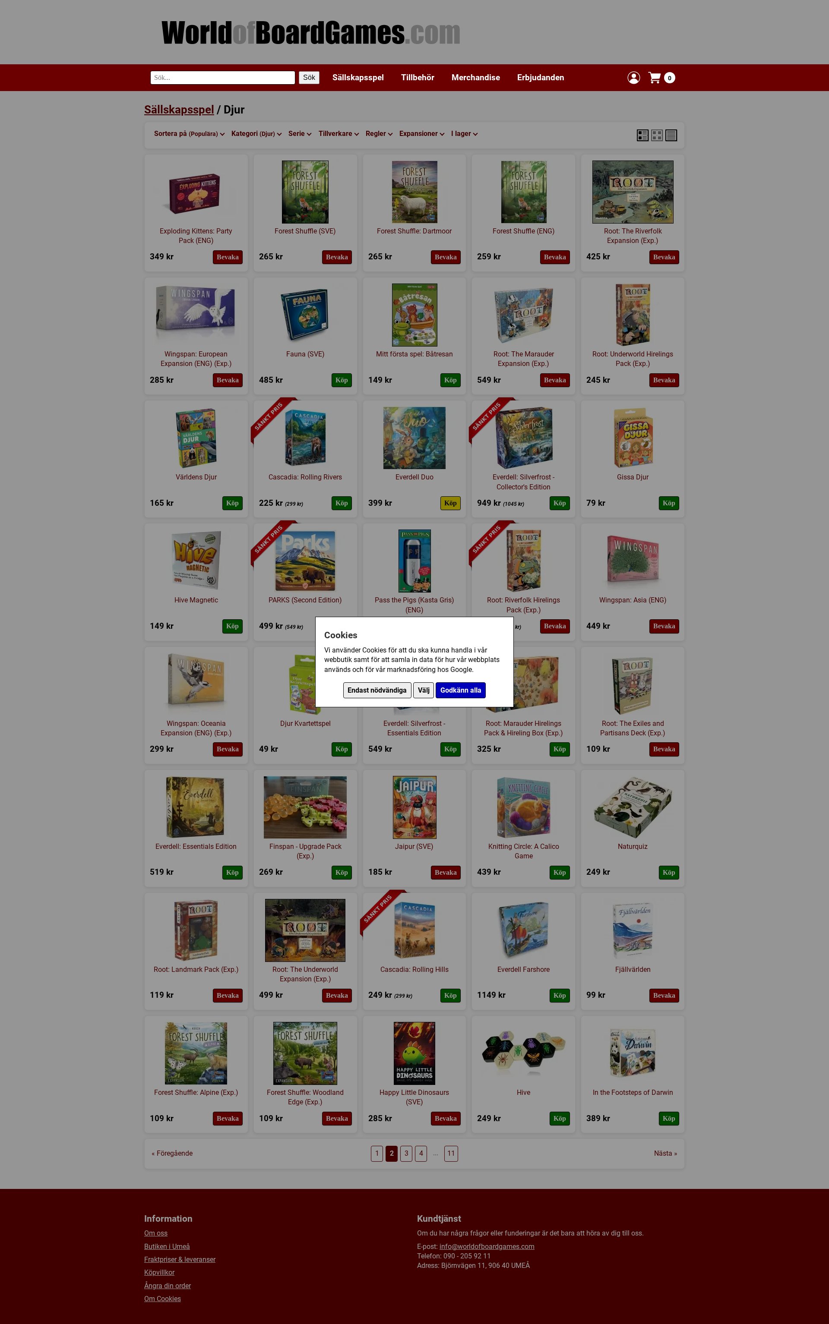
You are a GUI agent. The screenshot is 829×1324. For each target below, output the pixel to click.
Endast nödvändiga (377, 690)
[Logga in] (634, 78)
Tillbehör (417, 77)
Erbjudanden (540, 77)
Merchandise (476, 77)
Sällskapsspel (358, 77)
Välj (424, 690)
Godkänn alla (460, 690)
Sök (309, 77)
